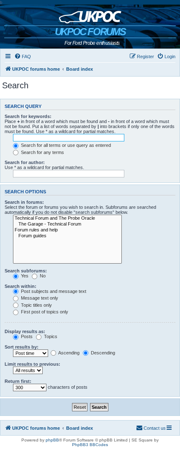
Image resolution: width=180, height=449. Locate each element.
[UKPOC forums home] (90, 15)
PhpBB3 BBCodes (90, 444)
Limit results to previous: (32, 364)
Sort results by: (22, 346)
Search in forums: (24, 202)
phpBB (52, 440)
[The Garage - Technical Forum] (67, 224)
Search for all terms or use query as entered (65, 145)
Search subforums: (26, 270)
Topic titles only (36, 305)
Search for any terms (42, 152)
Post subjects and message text (53, 291)
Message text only (39, 297)
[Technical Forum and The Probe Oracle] (67, 218)
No (42, 275)
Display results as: (25, 331)
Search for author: (25, 162)
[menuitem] (22, 56)
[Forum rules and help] (67, 230)
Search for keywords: (28, 116)
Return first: (18, 381)
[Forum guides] (67, 236)
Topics (50, 336)
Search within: (20, 286)
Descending (102, 352)
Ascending (68, 352)
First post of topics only (44, 311)
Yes (24, 275)
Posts (26, 336)
